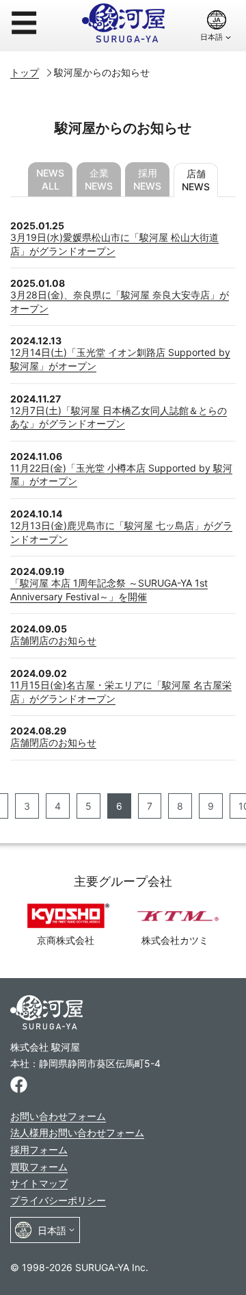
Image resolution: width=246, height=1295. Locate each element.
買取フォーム (39, 1166)
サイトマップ (39, 1183)
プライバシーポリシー (58, 1200)
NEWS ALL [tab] (50, 179)
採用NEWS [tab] (147, 179)
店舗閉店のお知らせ (53, 640)
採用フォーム (39, 1149)
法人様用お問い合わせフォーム (77, 1132)
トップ (24, 72)
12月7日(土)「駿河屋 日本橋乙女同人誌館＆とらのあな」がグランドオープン (118, 417)
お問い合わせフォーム (58, 1116)
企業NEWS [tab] (99, 179)
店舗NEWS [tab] (196, 180)
